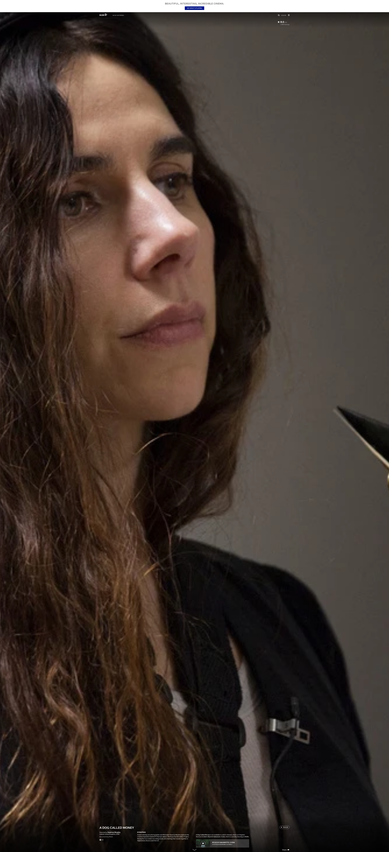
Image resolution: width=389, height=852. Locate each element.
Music (111, 837)
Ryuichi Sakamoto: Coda (223, 842)
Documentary (103, 837)
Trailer (285, 827)
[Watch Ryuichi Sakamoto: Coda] (203, 843)
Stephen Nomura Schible (222, 844)
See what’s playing (194, 8)
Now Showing (118, 15)
